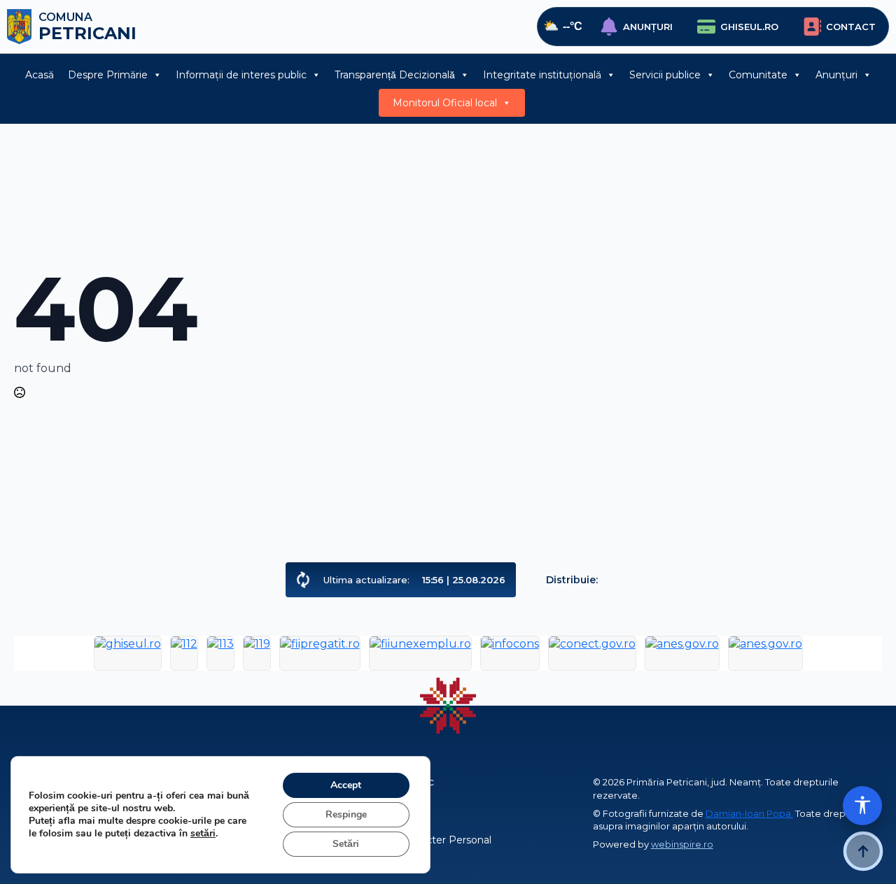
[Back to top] (863, 851)
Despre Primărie (108, 75)
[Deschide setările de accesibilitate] (862, 805)
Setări (345, 843)
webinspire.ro (682, 844)
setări (203, 833)
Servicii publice (665, 75)
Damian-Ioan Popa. (749, 813)
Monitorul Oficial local (445, 103)
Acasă (39, 75)
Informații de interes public (241, 75)
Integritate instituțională (542, 75)
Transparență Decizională (395, 75)
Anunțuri (837, 75)
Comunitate (758, 75)
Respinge (346, 814)
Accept (345, 785)
